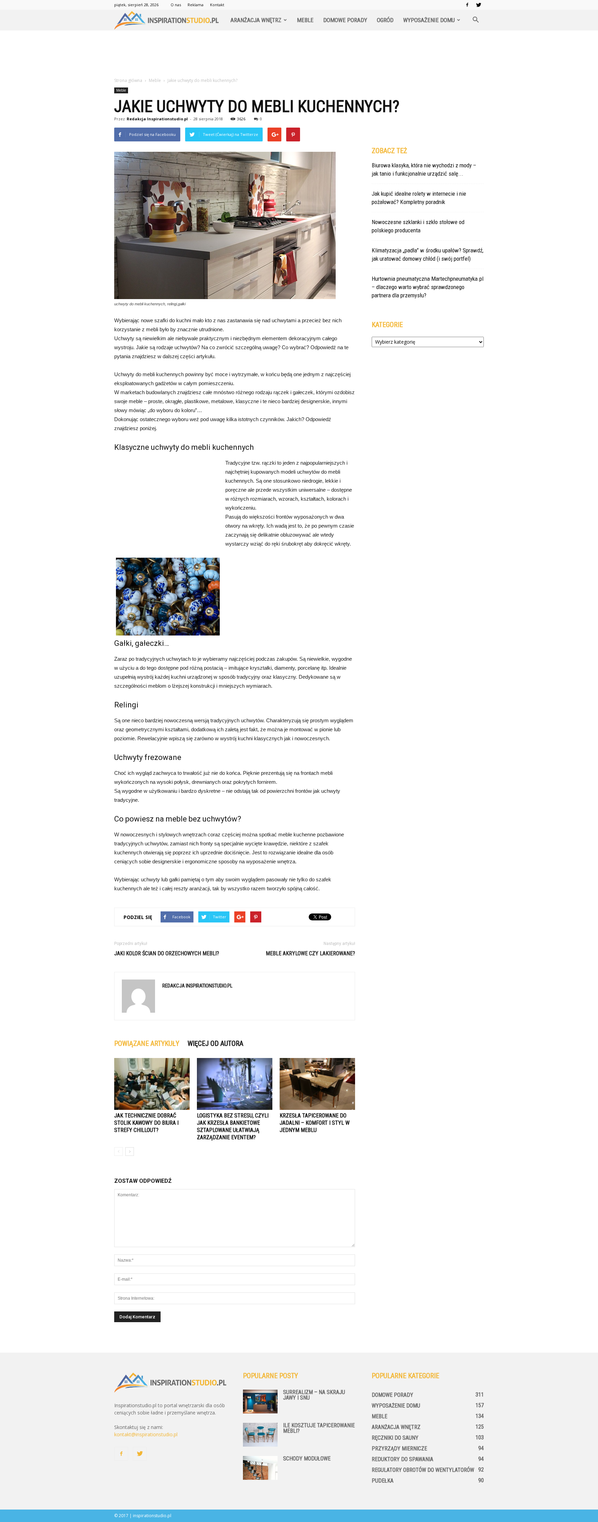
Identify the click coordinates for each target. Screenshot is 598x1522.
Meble (305, 20)
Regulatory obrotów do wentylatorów (423, 1470)
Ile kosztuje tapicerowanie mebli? (319, 1428)
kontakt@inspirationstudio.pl (146, 1434)
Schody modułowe (306, 1458)
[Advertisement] (299, 54)
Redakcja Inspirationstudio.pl (157, 118)
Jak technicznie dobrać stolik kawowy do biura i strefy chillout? (146, 1122)
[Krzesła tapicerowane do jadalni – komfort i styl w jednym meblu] (317, 1084)
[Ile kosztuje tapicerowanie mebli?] (260, 1435)
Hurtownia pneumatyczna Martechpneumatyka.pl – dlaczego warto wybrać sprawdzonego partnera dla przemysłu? (427, 287)
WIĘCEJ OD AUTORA (215, 1043)
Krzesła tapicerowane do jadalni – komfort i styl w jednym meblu (315, 1122)
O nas (176, 4)
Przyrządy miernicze (399, 1448)
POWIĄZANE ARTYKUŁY (146, 1043)
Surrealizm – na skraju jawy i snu (314, 1395)
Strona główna (128, 80)
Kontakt (217, 4)
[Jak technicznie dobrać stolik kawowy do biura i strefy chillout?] (152, 1084)
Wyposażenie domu (429, 20)
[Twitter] (478, 5)
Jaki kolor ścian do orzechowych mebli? (166, 953)
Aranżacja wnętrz (255, 20)
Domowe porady (345, 20)
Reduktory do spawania (402, 1459)
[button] (475, 20)
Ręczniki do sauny (395, 1438)
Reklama (195, 4)
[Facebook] (467, 5)
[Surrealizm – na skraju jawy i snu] (260, 1401)
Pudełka (382, 1480)
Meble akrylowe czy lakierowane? (310, 953)
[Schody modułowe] (260, 1468)
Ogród (385, 20)
